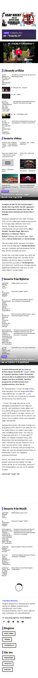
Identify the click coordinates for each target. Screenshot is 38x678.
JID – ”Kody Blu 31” (12, 36)
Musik (4, 356)
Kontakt (7, 669)
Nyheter (5, 191)
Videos (6, 33)
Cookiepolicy (9, 645)
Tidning (7, 639)
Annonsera (8, 657)
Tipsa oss (7, 663)
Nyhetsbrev (9, 633)
